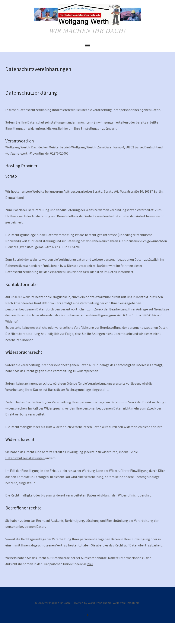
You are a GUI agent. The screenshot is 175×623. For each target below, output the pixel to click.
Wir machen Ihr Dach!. (57, 603)
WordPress (95, 603)
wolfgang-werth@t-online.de (27, 153)
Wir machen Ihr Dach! (87, 30)
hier (65, 128)
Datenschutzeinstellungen (25, 458)
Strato (97, 191)
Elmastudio (132, 603)
